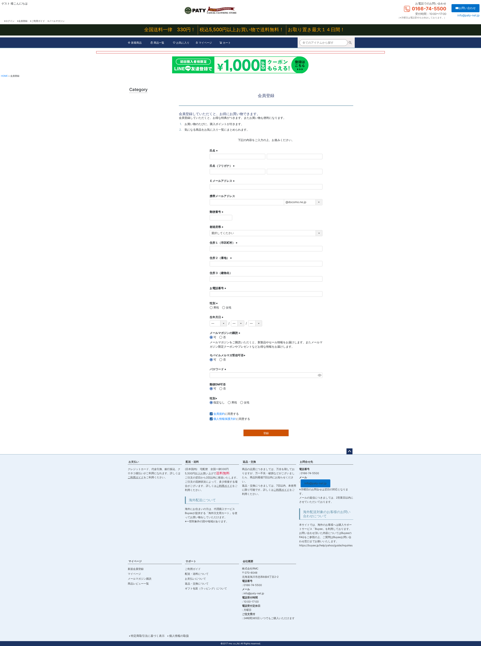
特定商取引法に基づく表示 (148, 636)
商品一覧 (159, 42)
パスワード (218, 369)
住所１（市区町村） (224, 243)
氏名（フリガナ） (223, 166)
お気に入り (182, 42)
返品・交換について (197, 583)
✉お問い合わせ (465, 8)
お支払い (134, 461)
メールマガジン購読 (139, 578)
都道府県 (217, 227)
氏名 (214, 151)
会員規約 (219, 414)
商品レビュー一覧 (138, 583)
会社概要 (248, 561)
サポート (191, 561)
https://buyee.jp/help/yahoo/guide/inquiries (325, 545)
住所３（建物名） (221, 273)
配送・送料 (192, 461)
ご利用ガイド (38, 21)
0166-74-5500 (429, 8)
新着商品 (136, 42)
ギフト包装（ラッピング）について (206, 588)
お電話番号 (218, 288)
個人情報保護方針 (224, 419)
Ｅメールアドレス (223, 181)
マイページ (205, 42)
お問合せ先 (306, 461)
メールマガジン (57, 21)
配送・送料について (197, 573)
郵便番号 (217, 212)
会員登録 (22, 21)
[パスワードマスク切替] (319, 375)
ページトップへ (349, 451)
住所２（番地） (221, 258)
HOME (4, 75)
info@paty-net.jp (468, 15)
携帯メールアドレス (222, 196)
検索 (350, 43)
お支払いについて (195, 578)
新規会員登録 (136, 568)
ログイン (9, 21)
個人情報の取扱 (179, 636)
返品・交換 (249, 461)
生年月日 (217, 317)
